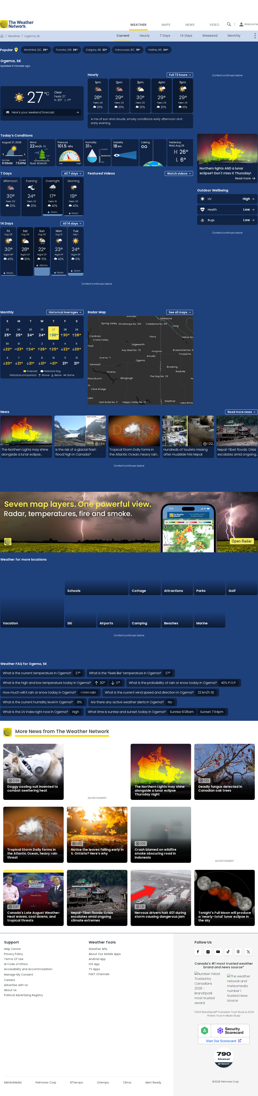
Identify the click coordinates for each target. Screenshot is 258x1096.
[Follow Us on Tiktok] (228, 952)
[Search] (229, 24)
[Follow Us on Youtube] (218, 952)
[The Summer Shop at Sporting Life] (242, 612)
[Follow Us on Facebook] (198, 952)
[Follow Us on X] (248, 952)
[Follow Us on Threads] (238, 952)
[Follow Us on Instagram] (208, 952)
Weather (14, 36)
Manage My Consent (18, 974)
